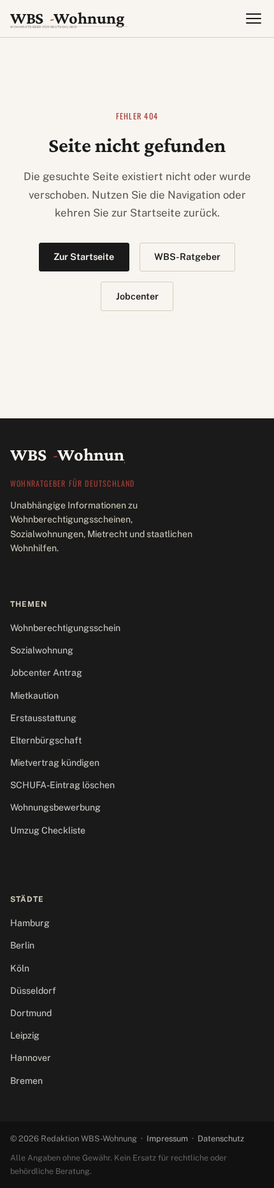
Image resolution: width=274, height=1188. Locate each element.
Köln (19, 968)
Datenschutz (221, 1138)
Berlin (22, 945)
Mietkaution (34, 695)
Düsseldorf (33, 991)
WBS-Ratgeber (187, 256)
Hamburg (30, 923)
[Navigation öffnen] (253, 18)
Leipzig (25, 1035)
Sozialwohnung (41, 650)
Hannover (30, 1058)
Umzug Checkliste (47, 830)
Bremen (26, 1081)
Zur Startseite (84, 256)
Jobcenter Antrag (46, 672)
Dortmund (31, 1013)
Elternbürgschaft (46, 740)
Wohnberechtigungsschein (65, 628)
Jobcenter (137, 296)
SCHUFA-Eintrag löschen (62, 785)
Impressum (167, 1138)
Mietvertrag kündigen (54, 763)
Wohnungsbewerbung (55, 807)
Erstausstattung (43, 718)
